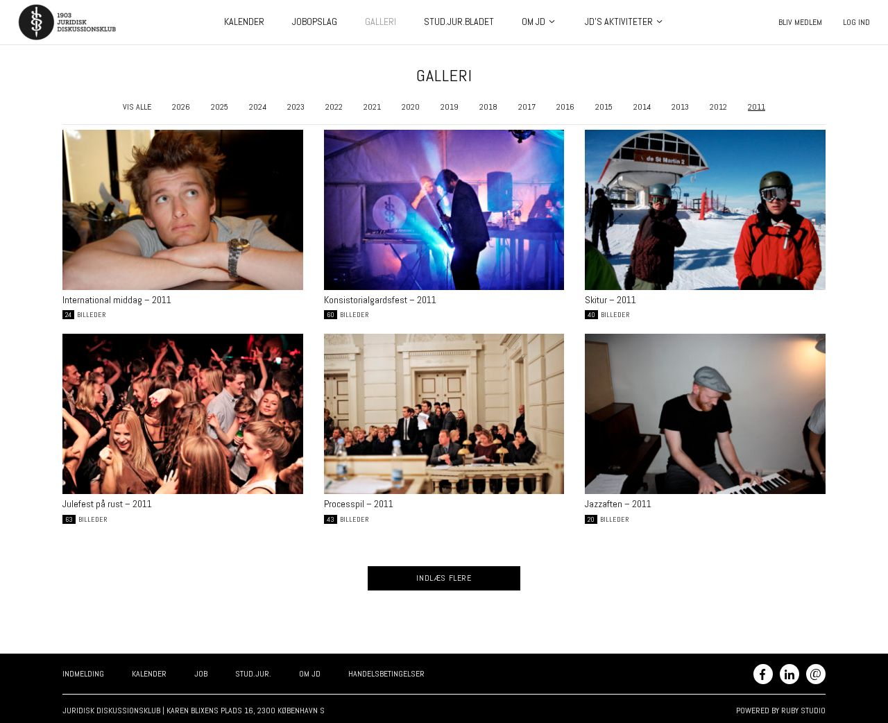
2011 (756, 106)
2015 (604, 106)
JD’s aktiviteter (619, 21)
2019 (450, 106)
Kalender (244, 21)
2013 (680, 106)
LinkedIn (789, 674)
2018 (488, 106)
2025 (219, 106)
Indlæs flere (443, 578)
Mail (815, 673)
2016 (565, 106)
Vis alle (137, 106)
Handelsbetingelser (386, 673)
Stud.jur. (253, 673)
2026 (181, 106)
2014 (642, 106)
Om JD (533, 21)
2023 (296, 106)
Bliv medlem (800, 22)
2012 (718, 106)
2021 (372, 106)
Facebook (763, 674)
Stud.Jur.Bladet (459, 21)
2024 (257, 106)
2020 (411, 106)
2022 (334, 106)
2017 (527, 106)
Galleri (380, 21)
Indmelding (83, 673)
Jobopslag (314, 21)
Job (200, 673)
